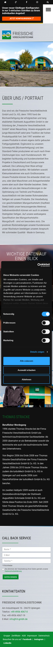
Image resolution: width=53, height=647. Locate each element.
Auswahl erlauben (26, 370)
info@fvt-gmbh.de (18, 619)
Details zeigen (37, 352)
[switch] (46, 323)
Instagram (38, 639)
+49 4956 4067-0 (19, 611)
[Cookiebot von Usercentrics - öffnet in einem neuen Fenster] (38, 265)
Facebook (27, 639)
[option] (26, 388)
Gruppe (7, 636)
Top (7, 20)
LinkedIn (7, 643)
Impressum (32, 636)
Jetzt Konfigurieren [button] (20, 18)
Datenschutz (44, 636)
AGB (24, 636)
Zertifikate (15, 636)
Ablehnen (26, 379)
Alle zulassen (26, 361)
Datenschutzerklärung (13, 571)
